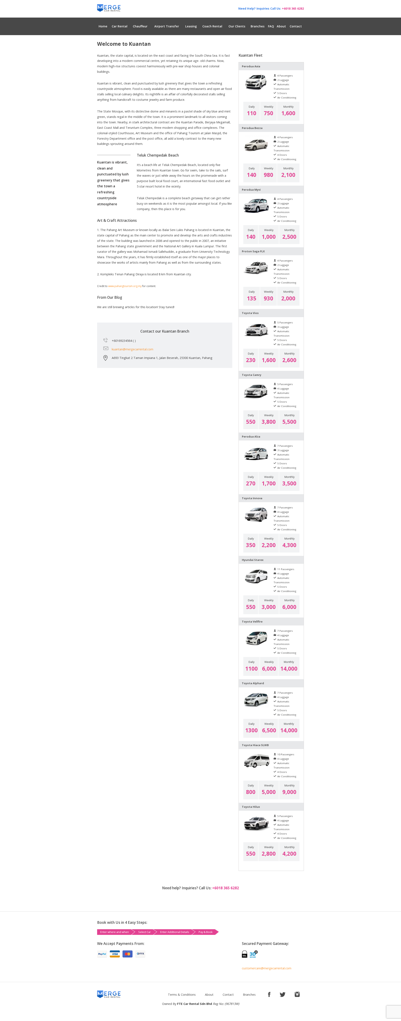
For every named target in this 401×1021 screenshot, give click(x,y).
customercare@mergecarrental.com (266, 968)
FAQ (271, 26)
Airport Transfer (166, 26)
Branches (257, 26)
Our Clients (236, 26)
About (281, 26)
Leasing (191, 26)
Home (103, 26)
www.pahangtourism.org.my (125, 286)
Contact (296, 26)
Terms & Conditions (182, 995)
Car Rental (119, 26)
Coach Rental (212, 26)
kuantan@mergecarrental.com (132, 349)
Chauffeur (140, 26)
